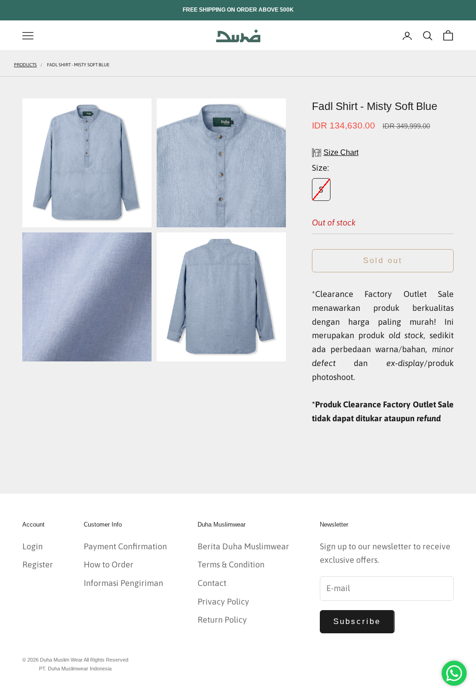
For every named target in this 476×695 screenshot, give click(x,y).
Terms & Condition (231, 564)
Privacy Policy (223, 601)
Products (25, 64)
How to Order (108, 564)
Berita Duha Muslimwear (243, 546)
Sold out (383, 260)
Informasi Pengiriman (123, 583)
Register (37, 564)
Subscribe (357, 621)
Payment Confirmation (125, 546)
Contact (212, 583)
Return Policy (222, 619)
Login (32, 546)
